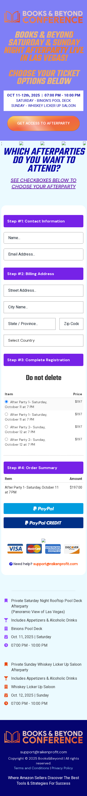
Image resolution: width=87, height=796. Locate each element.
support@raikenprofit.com (55, 563)
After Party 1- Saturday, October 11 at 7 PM (26, 404)
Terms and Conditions (31, 768)
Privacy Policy (62, 768)
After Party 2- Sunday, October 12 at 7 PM (25, 429)
